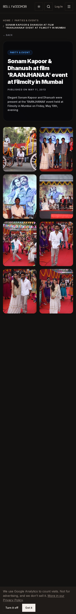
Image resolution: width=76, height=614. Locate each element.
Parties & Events (27, 20)
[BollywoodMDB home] (15, 7)
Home (7, 20)
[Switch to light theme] (39, 7)
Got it (28, 607)
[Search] (48, 7)
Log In (59, 6)
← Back (8, 35)
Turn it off (11, 607)
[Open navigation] (69, 7)
